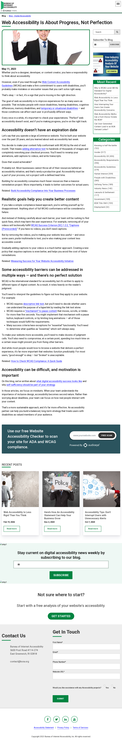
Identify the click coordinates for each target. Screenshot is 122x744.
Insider (100, 152)
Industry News (103, 188)
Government (102, 199)
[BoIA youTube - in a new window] (74, 719)
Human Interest (103, 174)
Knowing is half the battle (105, 146)
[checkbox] (108, 685)
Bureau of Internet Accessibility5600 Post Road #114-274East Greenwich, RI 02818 (26, 650)
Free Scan (106, 435)
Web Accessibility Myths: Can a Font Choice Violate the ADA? (105, 117)
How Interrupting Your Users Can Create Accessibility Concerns (104, 107)
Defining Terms (103, 184)
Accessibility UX (104, 156)
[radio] (106, 685)
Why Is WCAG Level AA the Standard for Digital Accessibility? (106, 91)
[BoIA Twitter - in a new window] (56, 719)
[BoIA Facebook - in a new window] (47, 719)
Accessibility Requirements (106, 161)
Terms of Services (80, 727)
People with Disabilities (105, 179)
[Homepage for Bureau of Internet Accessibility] (9, 6)
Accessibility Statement (44, 727)
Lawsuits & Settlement (104, 193)
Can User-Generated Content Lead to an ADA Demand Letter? (104, 127)
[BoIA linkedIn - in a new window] (65, 719)
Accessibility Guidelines (105, 168)
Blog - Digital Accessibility (20, 16)
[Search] (117, 32)
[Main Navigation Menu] (118, 4)
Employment (101, 207)
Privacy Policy (63, 727)
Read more (12, 529)
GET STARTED (61, 616)
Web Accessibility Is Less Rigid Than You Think (106, 99)
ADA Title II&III (103, 203)
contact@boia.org (19, 661)
